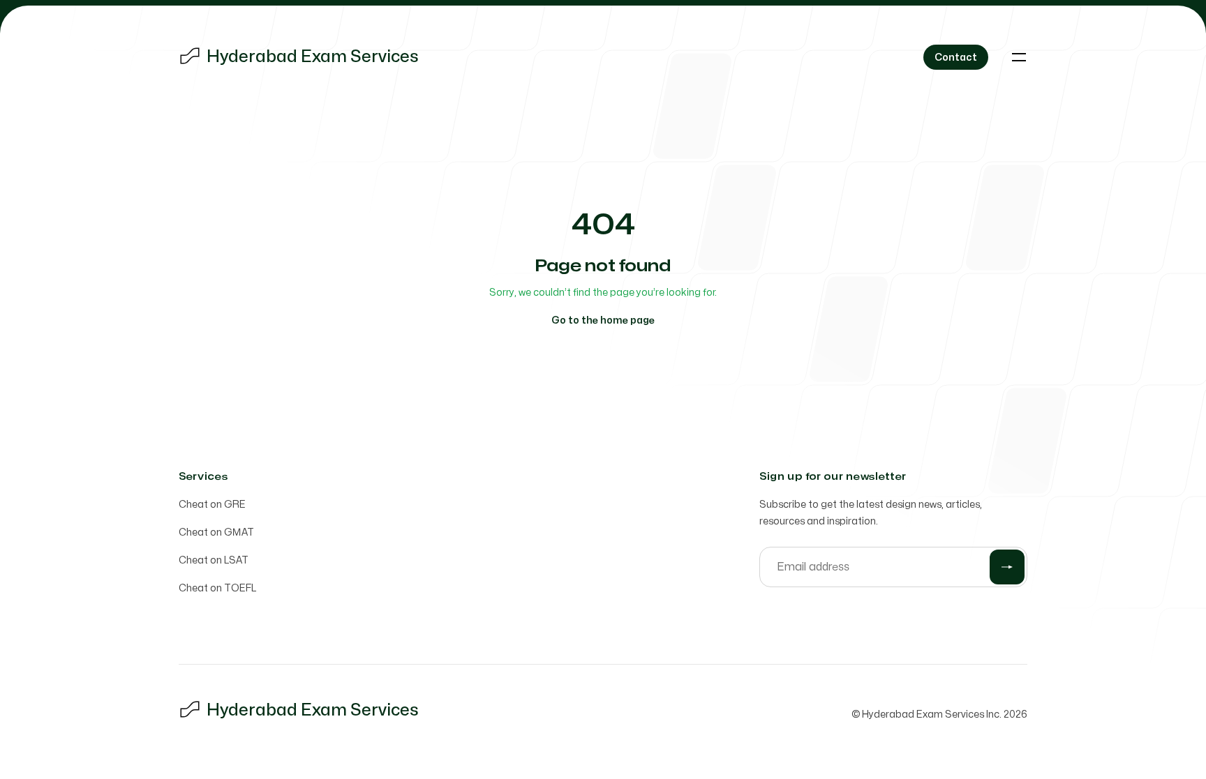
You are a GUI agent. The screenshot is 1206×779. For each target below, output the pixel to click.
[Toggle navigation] (1019, 57)
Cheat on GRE (212, 504)
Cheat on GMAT (216, 532)
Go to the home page (603, 320)
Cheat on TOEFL (217, 588)
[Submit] (1007, 567)
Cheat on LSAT (213, 560)
